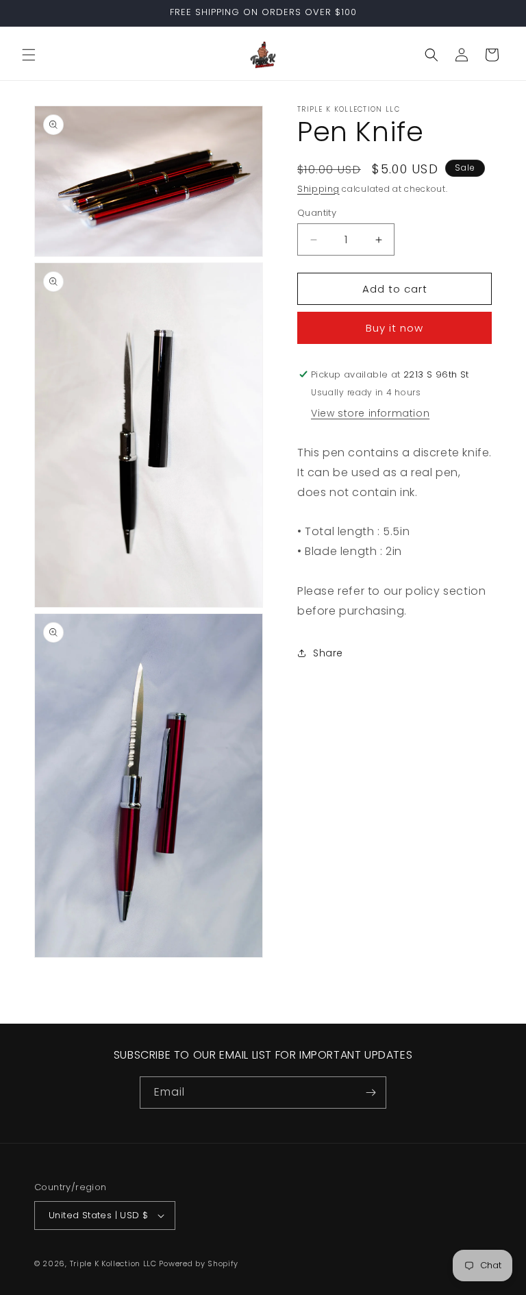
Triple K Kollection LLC (113, 1263)
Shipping (318, 189)
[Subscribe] (370, 1092)
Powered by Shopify (198, 1263)
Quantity (316, 212)
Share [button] (328, 653)
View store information (370, 413)
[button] (29, 55)
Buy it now (394, 328)
